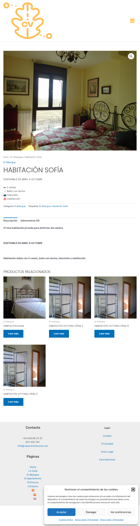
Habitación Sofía (60, 206)
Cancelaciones (107, 459)
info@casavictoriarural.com (33, 446)
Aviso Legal (107, 451)
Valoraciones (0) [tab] (30, 220)
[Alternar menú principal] (132, 20)
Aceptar (62, 512)
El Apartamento (32, 478)
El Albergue (17, 157)
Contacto (33, 486)
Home (33, 467)
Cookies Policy (66, 519)
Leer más (13, 333)
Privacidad (107, 443)
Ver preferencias (120, 512)
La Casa (32, 470)
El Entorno (32, 482)
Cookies (107, 435)
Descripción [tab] (10, 220)
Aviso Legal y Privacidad (86, 519)
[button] (133, 489)
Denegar (91, 512)
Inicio (6, 157)
